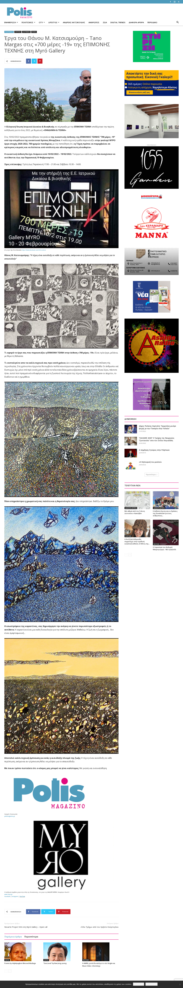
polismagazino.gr (9, 816)
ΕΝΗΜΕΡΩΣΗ (10, 22)
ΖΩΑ (105, 22)
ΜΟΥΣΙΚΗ (86, 960)
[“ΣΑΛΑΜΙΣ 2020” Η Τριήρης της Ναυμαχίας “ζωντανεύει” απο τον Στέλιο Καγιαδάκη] (130, 441)
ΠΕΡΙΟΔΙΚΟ (152, 22)
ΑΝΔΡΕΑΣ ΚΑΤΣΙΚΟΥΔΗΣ (74, 22)
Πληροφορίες (151, 984)
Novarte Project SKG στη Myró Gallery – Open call (25, 927)
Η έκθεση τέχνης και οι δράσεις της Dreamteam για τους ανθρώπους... (165, 513)
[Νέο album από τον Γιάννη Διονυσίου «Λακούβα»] (137, 500)
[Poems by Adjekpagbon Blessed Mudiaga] (22, 951)
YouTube (22, 896)
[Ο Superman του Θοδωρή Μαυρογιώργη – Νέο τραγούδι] (166, 532)
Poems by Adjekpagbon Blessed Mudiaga (20, 963)
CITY (41, 22)
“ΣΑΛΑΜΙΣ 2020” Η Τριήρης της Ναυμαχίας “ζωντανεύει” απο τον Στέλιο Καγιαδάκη (156, 439)
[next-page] (9, 971)
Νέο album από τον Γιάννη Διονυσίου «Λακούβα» (134, 512)
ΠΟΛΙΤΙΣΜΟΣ (27, 22)
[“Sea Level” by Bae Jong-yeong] (61, 951)
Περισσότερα (31, 936)
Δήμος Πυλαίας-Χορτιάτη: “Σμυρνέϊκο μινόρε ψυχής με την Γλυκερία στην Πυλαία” (157, 427)
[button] (178, 22)
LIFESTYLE (52, 22)
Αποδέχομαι (138, 984)
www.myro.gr (8, 894)
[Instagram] (174, 1)
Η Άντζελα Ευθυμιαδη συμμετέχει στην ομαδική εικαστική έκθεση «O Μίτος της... (137, 541)
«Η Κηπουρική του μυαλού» (150, 462)
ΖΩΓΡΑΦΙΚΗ (26, 32)
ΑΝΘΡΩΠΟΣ (94, 22)
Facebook (7, 896)
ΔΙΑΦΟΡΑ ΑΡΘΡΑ (136, 22)
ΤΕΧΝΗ (34, 32)
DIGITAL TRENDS (117, 22)
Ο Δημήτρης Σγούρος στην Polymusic (154, 450)
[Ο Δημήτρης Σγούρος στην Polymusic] (130, 453)
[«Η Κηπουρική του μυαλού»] (130, 465)
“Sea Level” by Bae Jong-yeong (54, 963)
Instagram (15, 896)
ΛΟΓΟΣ (7, 960)
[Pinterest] (39, 61)
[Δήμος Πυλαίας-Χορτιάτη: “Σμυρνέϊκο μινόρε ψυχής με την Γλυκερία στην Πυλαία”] (130, 429)
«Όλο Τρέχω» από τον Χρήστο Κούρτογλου (100, 927)
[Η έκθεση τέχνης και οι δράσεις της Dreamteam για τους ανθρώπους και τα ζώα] (166, 500)
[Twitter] (179, 1)
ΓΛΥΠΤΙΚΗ (18, 32)
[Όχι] (180, 984)
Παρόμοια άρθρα (13, 936)
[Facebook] (170, 1)
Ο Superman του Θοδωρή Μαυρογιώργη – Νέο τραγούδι (164, 548)
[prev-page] (5, 971)
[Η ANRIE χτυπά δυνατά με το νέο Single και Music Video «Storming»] (100, 951)
